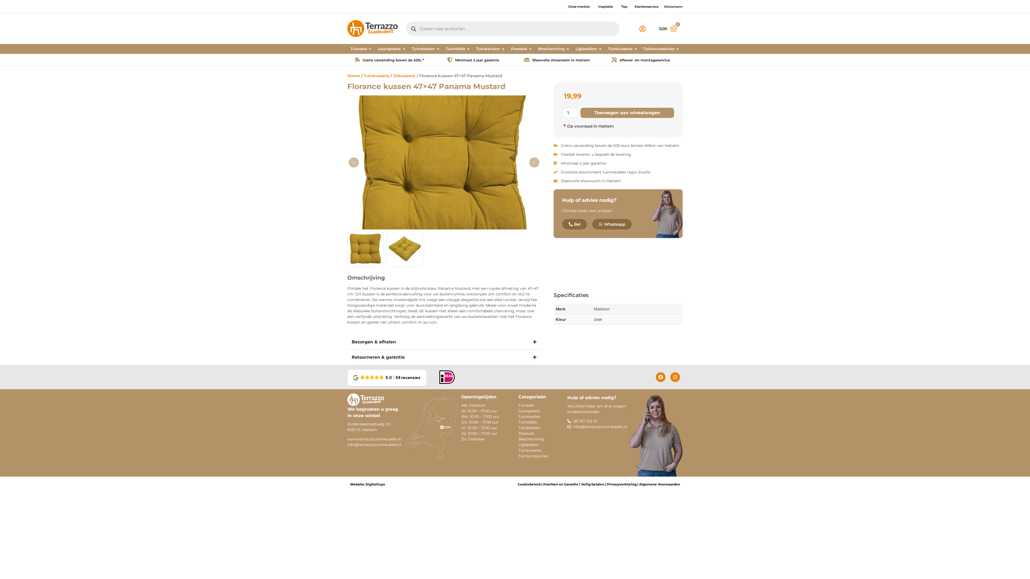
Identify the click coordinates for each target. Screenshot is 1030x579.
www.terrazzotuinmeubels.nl (374, 439)
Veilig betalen (592, 484)
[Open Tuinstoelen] (438, 49)
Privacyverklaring (622, 484)
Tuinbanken (529, 427)
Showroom (673, 7)
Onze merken (579, 7)
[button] (534, 162)
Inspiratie (605, 7)
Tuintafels (527, 422)
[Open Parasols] (530, 49)
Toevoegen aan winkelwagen (627, 112)
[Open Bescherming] (568, 49)
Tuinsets (526, 405)
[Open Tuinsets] (370, 49)
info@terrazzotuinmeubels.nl (374, 444)
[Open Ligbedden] (600, 49)
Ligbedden (528, 444)
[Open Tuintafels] (468, 49)
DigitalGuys (375, 484)
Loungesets (529, 411)
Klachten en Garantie (560, 484)
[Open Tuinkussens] (636, 49)
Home (353, 75)
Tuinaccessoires (533, 456)
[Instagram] (675, 377)
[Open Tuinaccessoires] (677, 49)
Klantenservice (647, 7)
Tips (624, 7)
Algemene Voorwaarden (659, 484)
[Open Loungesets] (404, 49)
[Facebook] (660, 377)
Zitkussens (404, 75)
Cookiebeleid (529, 484)
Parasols (526, 433)
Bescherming (531, 439)
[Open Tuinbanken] (503, 49)
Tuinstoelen (529, 416)
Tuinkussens (376, 75)
